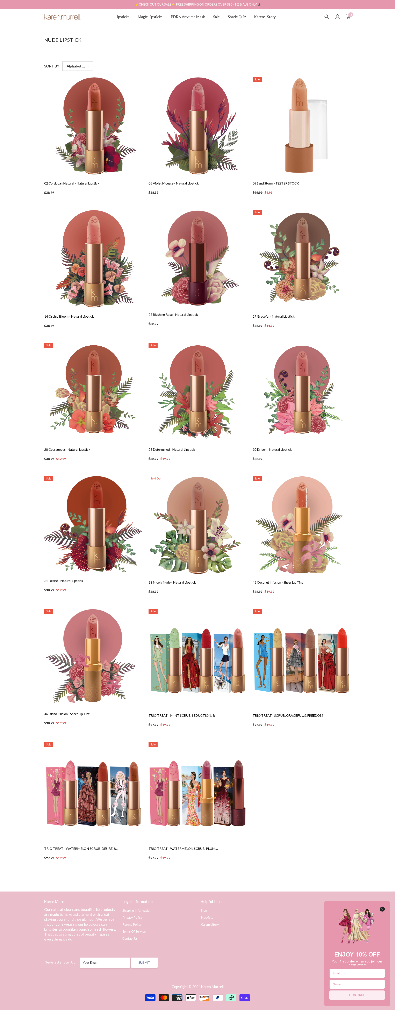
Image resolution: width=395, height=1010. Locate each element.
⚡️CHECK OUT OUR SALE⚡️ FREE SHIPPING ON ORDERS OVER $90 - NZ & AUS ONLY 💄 (198, 4)
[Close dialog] (382, 909)
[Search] (326, 16)
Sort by (51, 66)
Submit (144, 962)
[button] (77, 66)
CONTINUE (357, 995)
